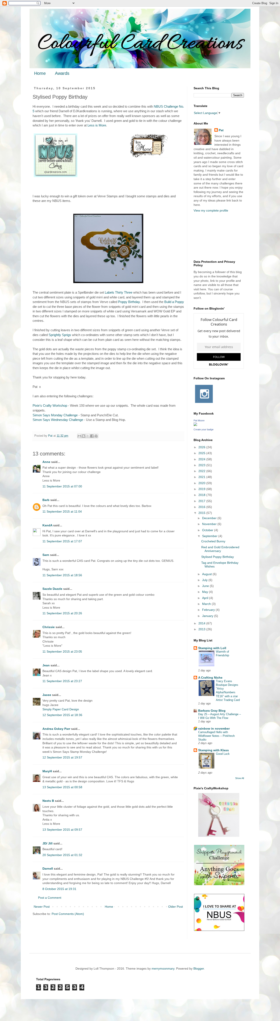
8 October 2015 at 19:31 (59, 889)
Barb (45, 500)
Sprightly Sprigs (60, 335)
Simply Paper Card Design (60, 709)
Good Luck (223, 753)
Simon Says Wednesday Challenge (58, 420)
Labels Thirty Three (118, 292)
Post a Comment (49, 897)
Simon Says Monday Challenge (55, 415)
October (208, 530)
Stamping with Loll (212, 648)
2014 (202, 623)
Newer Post (42, 906)
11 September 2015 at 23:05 (62, 651)
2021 (202, 477)
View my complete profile (211, 210)
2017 (202, 501)
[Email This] (79, 436)
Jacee (46, 695)
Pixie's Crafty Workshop (50, 405)
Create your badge (204, 429)
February (209, 609)
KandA (47, 525)
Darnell (47, 868)
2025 (202, 453)
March (207, 604)
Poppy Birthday (129, 302)
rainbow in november (214, 728)
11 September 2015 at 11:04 (62, 511)
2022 (202, 471)
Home (40, 73)
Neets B (48, 800)
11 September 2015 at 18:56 (62, 575)
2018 (202, 495)
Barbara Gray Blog (212, 710)
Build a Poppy (174, 302)
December (209, 518)
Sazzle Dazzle (52, 588)
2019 (202, 489)
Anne (46, 462)
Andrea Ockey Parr (56, 728)
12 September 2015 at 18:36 (62, 715)
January (208, 616)
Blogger (198, 968)
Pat (221, 130)
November (209, 524)
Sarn (45, 555)
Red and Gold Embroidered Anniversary (220, 549)
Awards (62, 73)
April (205, 598)
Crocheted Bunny (213, 541)
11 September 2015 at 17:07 (62, 541)
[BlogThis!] (83, 436)
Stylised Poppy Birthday (217, 557)
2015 (202, 513)
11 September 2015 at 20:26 (62, 613)
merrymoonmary (163, 968)
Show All (239, 778)
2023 (202, 465)
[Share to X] (88, 436)
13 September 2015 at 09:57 (62, 829)
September (210, 536)
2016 (202, 507)
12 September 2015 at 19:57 (62, 757)
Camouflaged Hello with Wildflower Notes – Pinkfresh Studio (216, 735)
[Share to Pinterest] (96, 436)
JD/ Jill (47, 843)
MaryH (47, 771)
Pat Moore (199, 420)
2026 (202, 447)
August (207, 574)
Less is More (97, 125)
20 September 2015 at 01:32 (62, 855)
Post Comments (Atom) (68, 914)
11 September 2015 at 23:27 (62, 681)
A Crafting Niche (210, 677)
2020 (202, 483)
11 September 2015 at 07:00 (62, 486)
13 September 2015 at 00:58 (62, 787)
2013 (202, 629)
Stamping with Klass (213, 750)
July (205, 580)
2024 (202, 459)
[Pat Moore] (195, 425)
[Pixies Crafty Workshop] (218, 835)
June (206, 586)
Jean (46, 665)
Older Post (175, 906)
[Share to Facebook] (92, 436)
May (205, 592)
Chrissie (48, 627)
